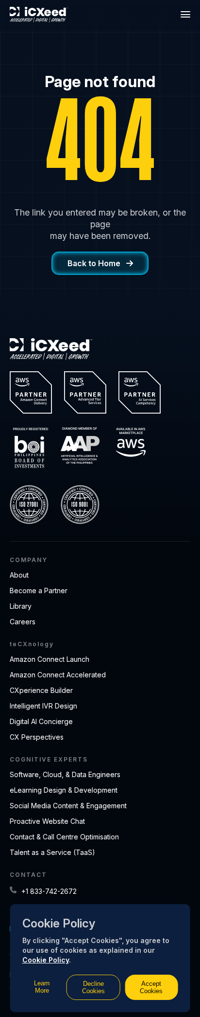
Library (21, 606)
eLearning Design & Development (63, 790)
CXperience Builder (41, 690)
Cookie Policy (45, 960)
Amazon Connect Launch (49, 659)
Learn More (42, 987)
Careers (22, 621)
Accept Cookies (151, 987)
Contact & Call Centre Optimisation (64, 837)
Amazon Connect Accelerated (58, 675)
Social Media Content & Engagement (68, 805)
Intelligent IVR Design (43, 706)
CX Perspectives (37, 737)
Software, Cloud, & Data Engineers (65, 774)
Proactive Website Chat (47, 821)
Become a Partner (38, 590)
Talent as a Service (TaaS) (52, 852)
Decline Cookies (93, 987)
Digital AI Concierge (41, 721)
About (19, 575)
